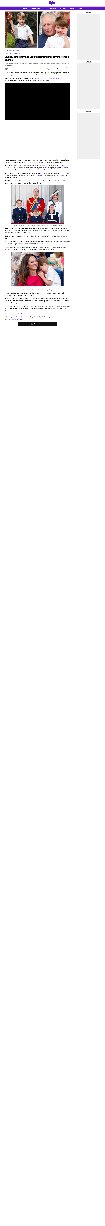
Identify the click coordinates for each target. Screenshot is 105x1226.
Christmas (37, 78)
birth (66, 168)
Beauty (72, 8)
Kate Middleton (18, 168)
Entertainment (35, 8)
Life (45, 8)
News (25, 8)
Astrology (63, 8)
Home (6, 50)
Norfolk (61, 175)
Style (80, 8)
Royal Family (17, 50)
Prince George (37, 175)
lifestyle (45, 168)
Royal (38, 162)
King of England (54, 78)
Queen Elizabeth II (52, 230)
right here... (21, 314)
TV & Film (53, 8)
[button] (69, 69)
